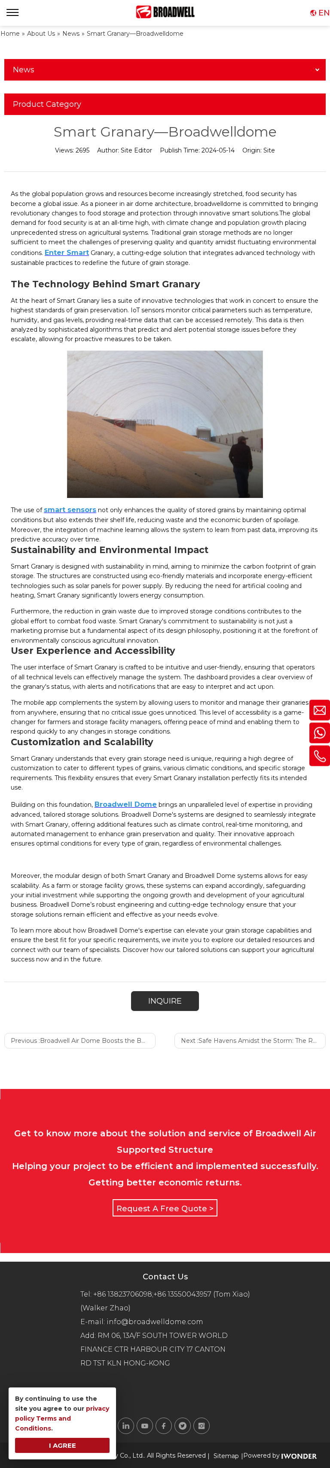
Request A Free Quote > (165, 1208)
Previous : (83, 1041)
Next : (253, 1041)
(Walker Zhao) (105, 1308)
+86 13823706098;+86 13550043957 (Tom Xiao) (171, 1294)
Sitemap (226, 1456)
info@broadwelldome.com (157, 1322)
